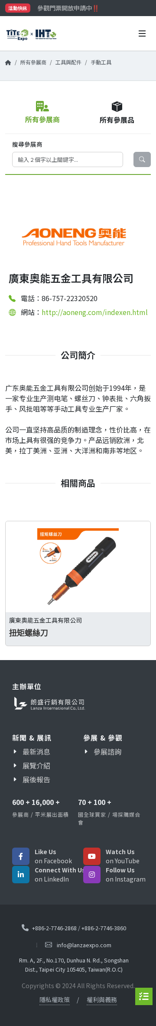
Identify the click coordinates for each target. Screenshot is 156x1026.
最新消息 (36, 751)
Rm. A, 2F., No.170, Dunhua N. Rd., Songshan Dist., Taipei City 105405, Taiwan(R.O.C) (74, 964)
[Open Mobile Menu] (142, 33)
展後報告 (36, 779)
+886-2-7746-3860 (103, 928)
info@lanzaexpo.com (84, 945)
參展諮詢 (107, 751)
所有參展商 (33, 62)
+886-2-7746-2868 (54, 928)
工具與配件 (68, 62)
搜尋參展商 (27, 144)
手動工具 (101, 62)
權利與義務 (102, 999)
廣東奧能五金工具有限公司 (45, 620)
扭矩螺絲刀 (28, 632)
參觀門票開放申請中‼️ (68, 7)
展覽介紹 (36, 765)
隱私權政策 (54, 999)
